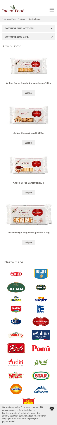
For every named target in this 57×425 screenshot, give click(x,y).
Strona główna (10, 19)
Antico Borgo (34, 19)
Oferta (22, 19)
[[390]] (16, 334)
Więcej (28, 93)
